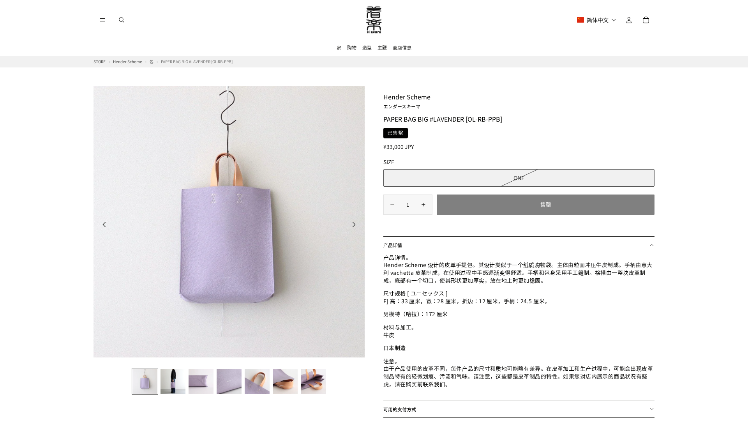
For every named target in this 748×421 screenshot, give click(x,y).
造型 (367, 47)
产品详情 (392, 245)
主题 (382, 47)
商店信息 (402, 47)
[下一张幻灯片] (356, 225)
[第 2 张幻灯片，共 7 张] (173, 381)
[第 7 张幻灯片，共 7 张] (313, 381)
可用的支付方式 (399, 409)
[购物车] (645, 19)
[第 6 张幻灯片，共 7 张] (285, 381)
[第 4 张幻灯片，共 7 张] (229, 381)
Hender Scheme (406, 100)
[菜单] (102, 20)
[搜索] (121, 19)
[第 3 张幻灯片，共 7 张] (201, 381)
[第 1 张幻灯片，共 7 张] (144, 381)
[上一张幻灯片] (102, 225)
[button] (596, 20)
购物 (351, 47)
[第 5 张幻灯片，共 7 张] (257, 381)
